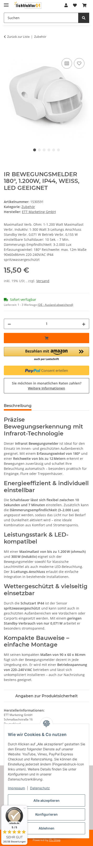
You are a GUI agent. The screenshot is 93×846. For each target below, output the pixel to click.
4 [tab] (48, 149)
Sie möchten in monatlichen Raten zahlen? (46, 385)
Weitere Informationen (46, 388)
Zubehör (28, 206)
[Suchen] (83, 18)
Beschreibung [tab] (17, 405)
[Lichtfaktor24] (27, 5)
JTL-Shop (54, 840)
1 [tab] (34, 149)
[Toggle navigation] (6, 3)
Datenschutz (40, 788)
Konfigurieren (46, 814)
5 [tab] (53, 149)
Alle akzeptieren (46, 800)
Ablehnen (46, 828)
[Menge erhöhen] (83, 324)
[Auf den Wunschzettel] (79, 63)
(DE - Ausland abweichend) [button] (55, 305)
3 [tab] (44, 149)
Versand (42, 281)
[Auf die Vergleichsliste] (67, 63)
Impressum (16, 788)
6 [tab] (58, 149)
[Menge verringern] (9, 324)
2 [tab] (39, 149)
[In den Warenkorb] (7, 51)
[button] (66, 5)
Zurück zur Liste (18, 36)
